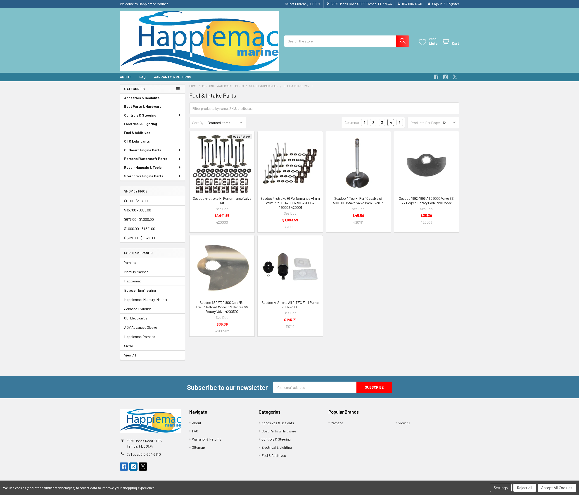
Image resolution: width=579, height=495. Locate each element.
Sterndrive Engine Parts (143, 176)
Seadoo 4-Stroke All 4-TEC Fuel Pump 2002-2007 (290, 304)
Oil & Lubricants (137, 141)
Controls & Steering (140, 115)
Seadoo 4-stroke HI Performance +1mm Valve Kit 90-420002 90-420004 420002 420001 (290, 202)
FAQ (142, 77)
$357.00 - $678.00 (137, 210)
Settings (501, 487)
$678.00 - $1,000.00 (139, 219)
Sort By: (198, 122)
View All (130, 355)
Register (452, 4)
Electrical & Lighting (140, 124)
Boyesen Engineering (140, 290)
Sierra (128, 346)
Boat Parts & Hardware (142, 106)
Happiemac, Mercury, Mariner (145, 299)
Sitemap (198, 447)
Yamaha (130, 262)
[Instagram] (445, 77)
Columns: (352, 122)
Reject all (524, 487)
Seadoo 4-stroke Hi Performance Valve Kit (222, 200)
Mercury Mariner (136, 272)
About (125, 77)
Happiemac (133, 281)
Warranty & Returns (172, 77)
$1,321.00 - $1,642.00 (139, 238)
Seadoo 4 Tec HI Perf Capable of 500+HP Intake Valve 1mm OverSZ (358, 200)
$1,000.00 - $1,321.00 (139, 228)
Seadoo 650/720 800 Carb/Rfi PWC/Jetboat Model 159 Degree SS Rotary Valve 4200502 (222, 307)
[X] (455, 77)
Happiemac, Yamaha (139, 336)
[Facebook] (436, 77)
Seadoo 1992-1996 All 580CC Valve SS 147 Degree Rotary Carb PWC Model (426, 200)
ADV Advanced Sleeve (140, 327)
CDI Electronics (135, 318)
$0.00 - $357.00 (136, 201)
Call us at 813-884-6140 (144, 454)
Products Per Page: (425, 122)
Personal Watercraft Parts (145, 159)
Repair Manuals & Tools (142, 167)
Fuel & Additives (137, 133)
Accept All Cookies (556, 487)
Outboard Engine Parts (142, 150)
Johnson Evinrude (138, 309)
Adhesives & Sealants (141, 98)
